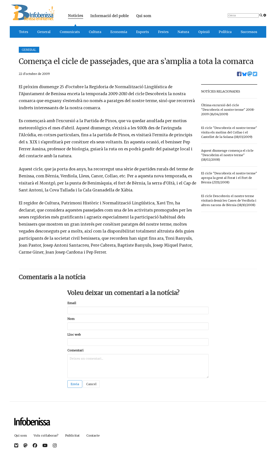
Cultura (95, 32)
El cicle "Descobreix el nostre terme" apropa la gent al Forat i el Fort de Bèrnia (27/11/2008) (229, 177)
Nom (71, 319)
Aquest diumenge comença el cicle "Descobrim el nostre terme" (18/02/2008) (227, 155)
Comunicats (70, 32)
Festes (163, 32)
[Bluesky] (16, 445)
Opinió (204, 32)
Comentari (75, 350)
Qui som (143, 16)
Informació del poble (109, 16)
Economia (118, 32)
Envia (75, 384)
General (44, 32)
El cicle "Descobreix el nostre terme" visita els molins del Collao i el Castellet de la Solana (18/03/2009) (229, 132)
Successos (249, 32)
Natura (183, 32)
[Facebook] (35, 445)
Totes (23, 32)
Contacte (93, 435)
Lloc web (74, 334)
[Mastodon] (25, 445)
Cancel (91, 384)
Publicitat (72, 435)
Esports (142, 32)
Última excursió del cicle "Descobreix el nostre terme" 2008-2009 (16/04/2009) (228, 109)
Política (225, 32)
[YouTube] (45, 445)
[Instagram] (55, 445)
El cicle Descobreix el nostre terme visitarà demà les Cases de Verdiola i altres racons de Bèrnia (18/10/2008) (228, 200)
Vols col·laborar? (46, 435)
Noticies (75, 16)
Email (71, 303)
